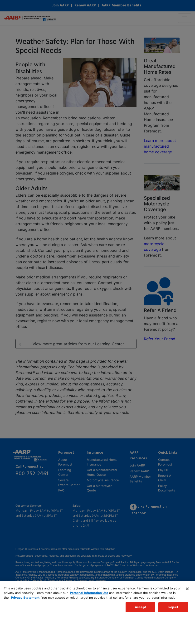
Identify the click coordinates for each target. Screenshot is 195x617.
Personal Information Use (89, 593)
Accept (140, 607)
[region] (97, 599)
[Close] (187, 589)
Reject (173, 607)
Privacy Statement (25, 597)
